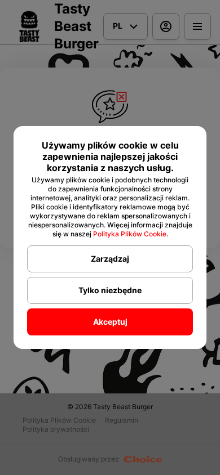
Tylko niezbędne (110, 290)
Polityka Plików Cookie (129, 234)
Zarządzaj (110, 258)
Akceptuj (110, 321)
